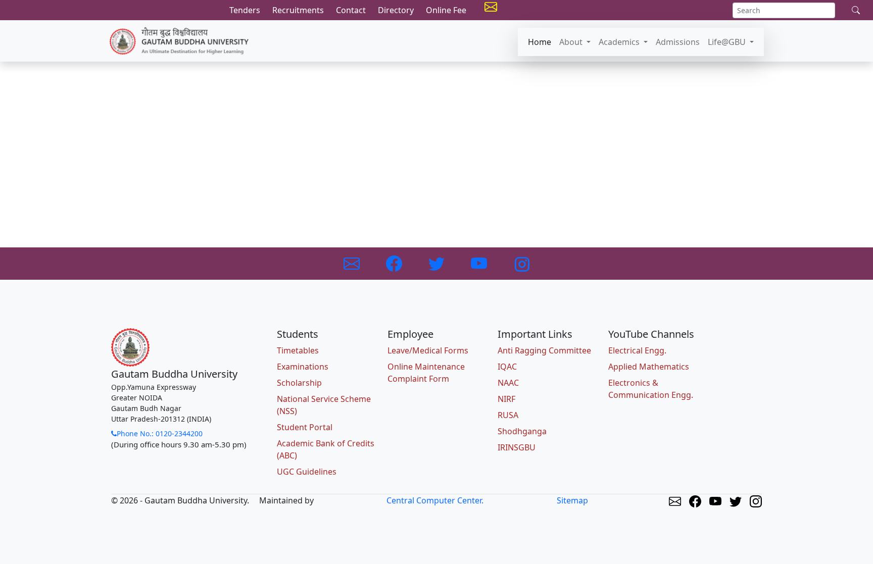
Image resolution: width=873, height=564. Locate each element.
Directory (396, 10)
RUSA (508, 415)
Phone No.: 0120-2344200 (160, 433)
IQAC (507, 366)
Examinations (302, 366)
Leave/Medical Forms (427, 350)
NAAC (508, 382)
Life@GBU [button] (728, 41)
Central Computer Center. (434, 500)
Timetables (298, 350)
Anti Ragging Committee (544, 350)
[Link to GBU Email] (352, 263)
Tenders (244, 10)
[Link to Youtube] (480, 263)
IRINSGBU (517, 447)
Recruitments (298, 10)
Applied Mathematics (648, 366)
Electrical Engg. (637, 350)
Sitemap (572, 500)
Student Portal (304, 427)
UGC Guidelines (306, 471)
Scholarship (299, 382)
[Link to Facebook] (395, 263)
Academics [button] (620, 41)
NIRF (506, 398)
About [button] (572, 41)
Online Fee (446, 10)
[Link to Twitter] (437, 263)
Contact (351, 10)
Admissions (678, 41)
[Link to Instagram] (521, 263)
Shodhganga (522, 431)
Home (539, 41)
